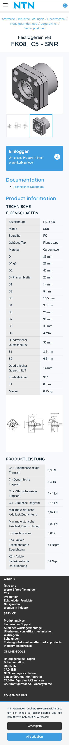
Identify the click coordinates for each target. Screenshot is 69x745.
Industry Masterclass (18, 646)
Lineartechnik (56, 19)
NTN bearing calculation (20, 673)
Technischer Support (17, 624)
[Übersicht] (5, 5)
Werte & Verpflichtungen (20, 589)
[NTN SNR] (24, 5)
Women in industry (16, 607)
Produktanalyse (14, 620)
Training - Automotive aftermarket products (33, 642)
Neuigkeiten (12, 604)
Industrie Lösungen (31, 19)
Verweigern (34, 726)
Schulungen (12, 638)
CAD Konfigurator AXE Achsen (24, 680)
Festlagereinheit (34, 28)
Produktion (11, 597)
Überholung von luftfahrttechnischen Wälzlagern (28, 633)
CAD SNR (10, 669)
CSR (6, 593)
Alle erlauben (34, 736)
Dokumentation (14, 662)
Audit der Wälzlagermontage (23, 628)
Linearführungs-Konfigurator (23, 677)
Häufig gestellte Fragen (19, 659)
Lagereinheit (49, 23)
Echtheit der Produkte (18, 600)
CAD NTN (10, 666)
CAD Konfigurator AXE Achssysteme (28, 684)
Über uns (10, 586)
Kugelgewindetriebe (23, 23)
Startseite (8, 19)
